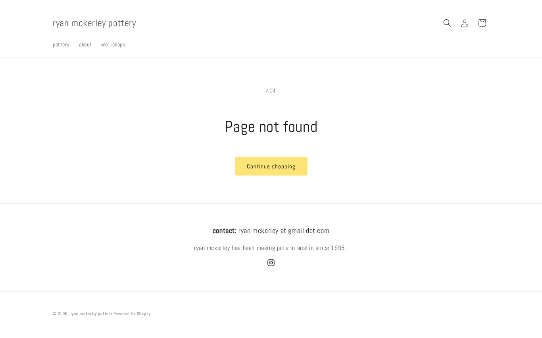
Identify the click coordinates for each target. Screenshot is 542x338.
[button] (447, 23)
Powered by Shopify (132, 313)
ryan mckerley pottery (91, 313)
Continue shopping (271, 166)
